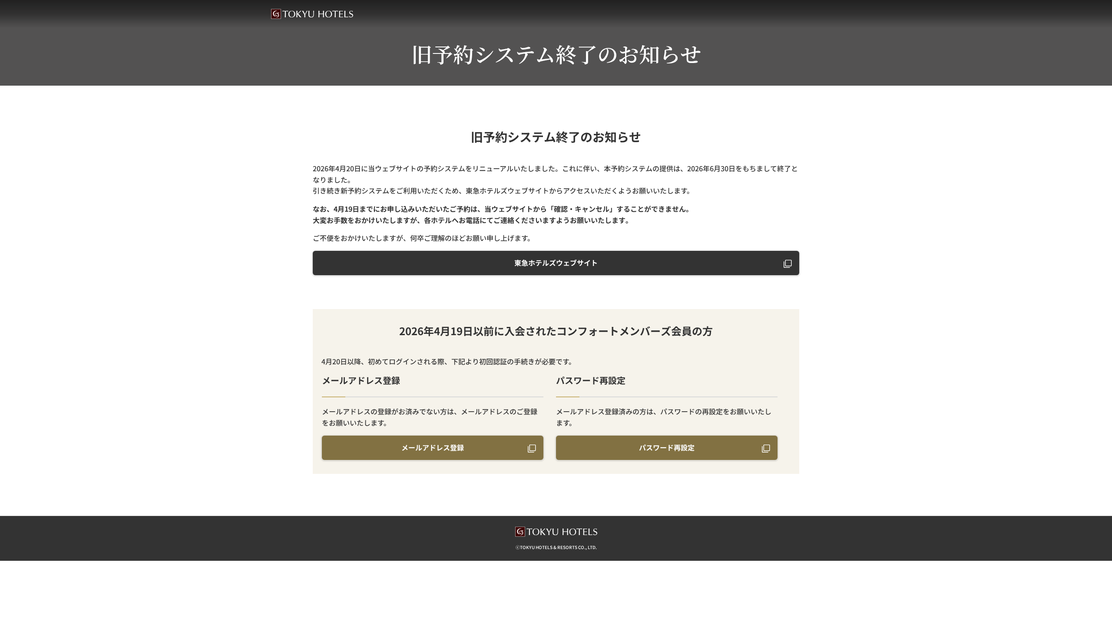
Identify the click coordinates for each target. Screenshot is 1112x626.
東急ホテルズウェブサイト (556, 262)
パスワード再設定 (667, 447)
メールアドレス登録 (432, 447)
